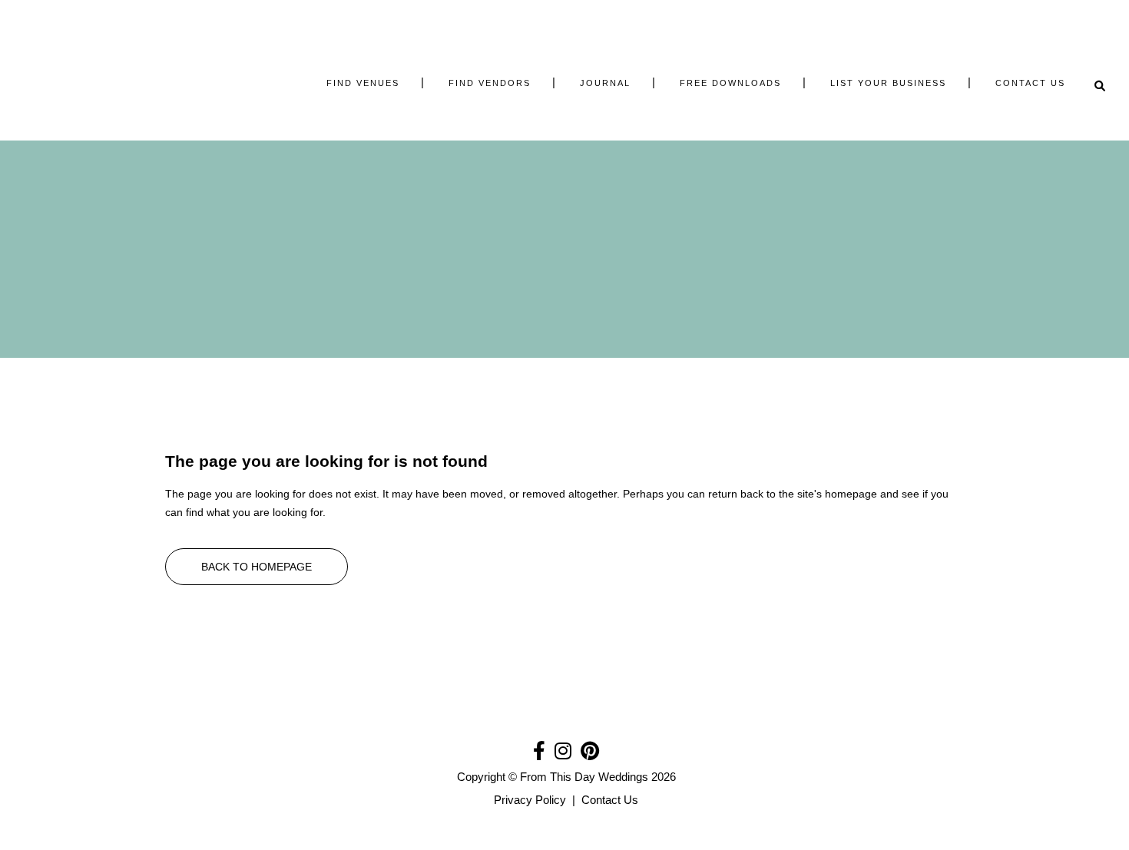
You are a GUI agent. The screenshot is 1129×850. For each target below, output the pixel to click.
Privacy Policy (530, 799)
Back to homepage (256, 567)
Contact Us (609, 799)
